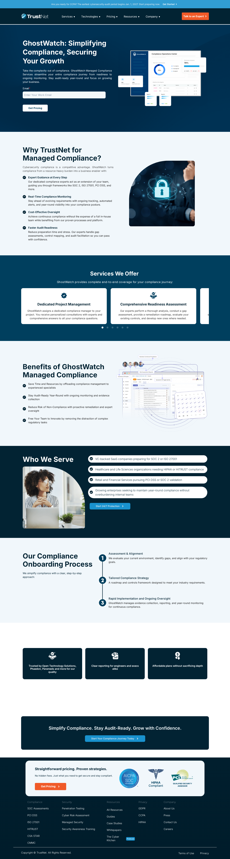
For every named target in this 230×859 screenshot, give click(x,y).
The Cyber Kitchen (113, 838)
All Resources (115, 809)
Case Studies (114, 823)
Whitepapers (114, 830)
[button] (102, 327)
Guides (111, 816)
